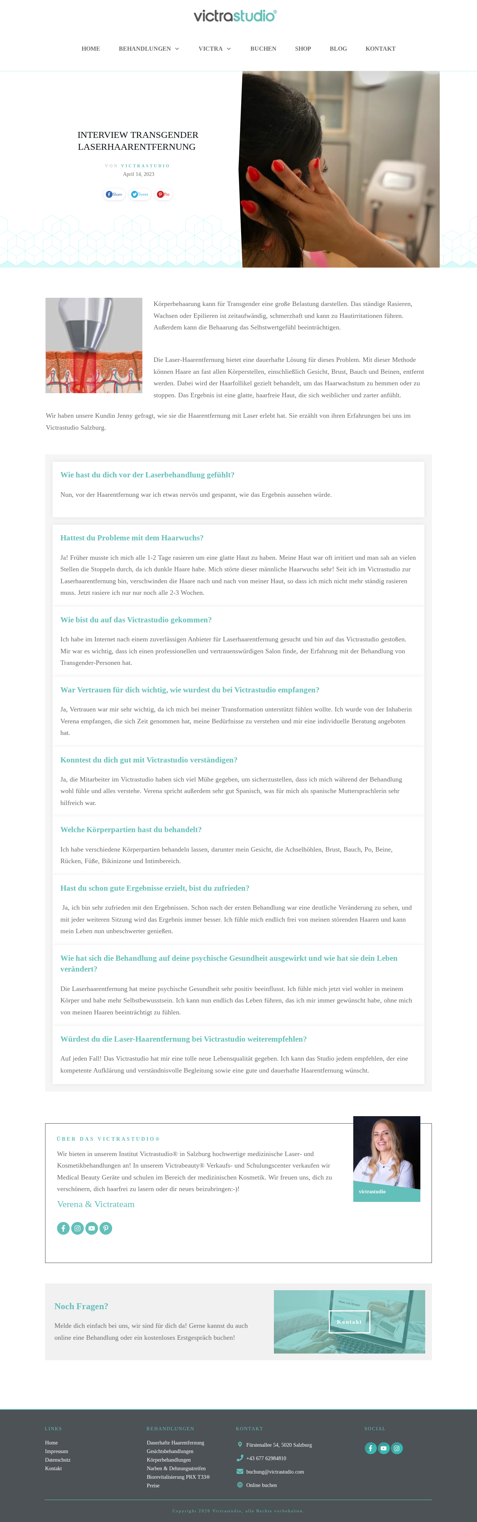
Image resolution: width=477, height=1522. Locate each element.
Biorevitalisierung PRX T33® (178, 1477)
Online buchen (261, 1485)
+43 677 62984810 (266, 1458)
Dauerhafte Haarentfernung (175, 1443)
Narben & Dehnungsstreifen (176, 1468)
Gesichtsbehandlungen (170, 1451)
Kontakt (53, 1468)
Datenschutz (57, 1460)
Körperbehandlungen (169, 1460)
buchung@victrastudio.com (275, 1472)
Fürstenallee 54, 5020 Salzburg (279, 1445)
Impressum (56, 1451)
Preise (153, 1485)
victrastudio (146, 166)
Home (51, 1443)
